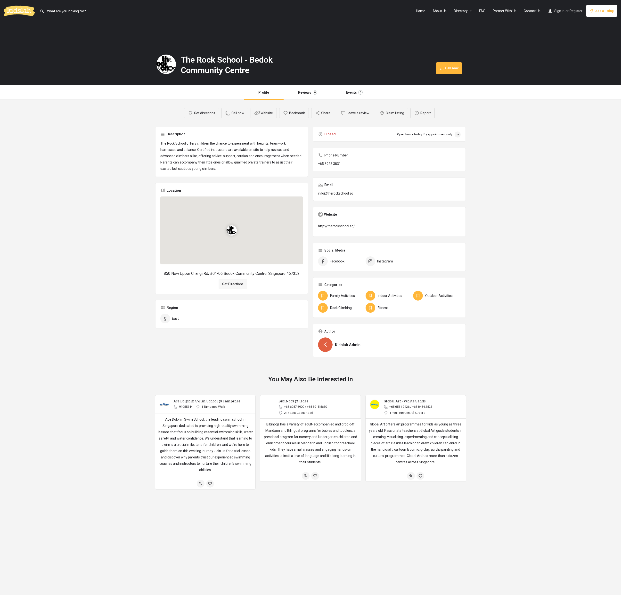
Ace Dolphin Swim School (184, 419)
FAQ (482, 11)
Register (576, 11)
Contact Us (532, 11)
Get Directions (233, 284)
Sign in (559, 11)
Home (420, 11)
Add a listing (604, 11)
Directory (461, 11)
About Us (440, 11)
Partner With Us (504, 11)
